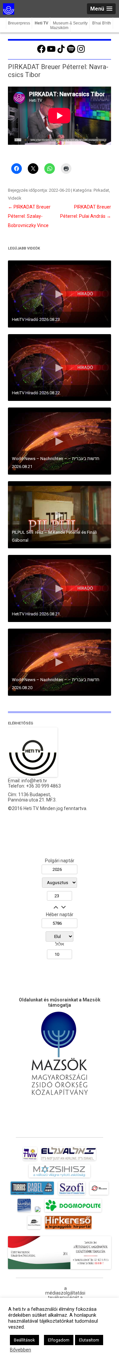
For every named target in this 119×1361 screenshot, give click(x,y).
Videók (14, 198)
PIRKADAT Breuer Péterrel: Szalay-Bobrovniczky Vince (29, 216)
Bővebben (20, 1350)
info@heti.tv (34, 780)
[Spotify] (71, 52)
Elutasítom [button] (89, 1340)
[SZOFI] (72, 1194)
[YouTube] (51, 52)
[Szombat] (24, 1212)
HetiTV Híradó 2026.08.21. (36, 613)
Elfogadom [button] (58, 1340)
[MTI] (99, 1194)
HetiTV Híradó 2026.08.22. (36, 392)
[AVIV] (30, 1160)
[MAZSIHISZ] (59, 1177)
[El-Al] (69, 1160)
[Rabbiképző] (37, 1212)
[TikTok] (61, 52)
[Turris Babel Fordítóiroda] (32, 1194)
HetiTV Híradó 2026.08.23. (36, 319)
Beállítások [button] (24, 1340)
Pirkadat (101, 190)
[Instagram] (81, 52)
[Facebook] (41, 52)
